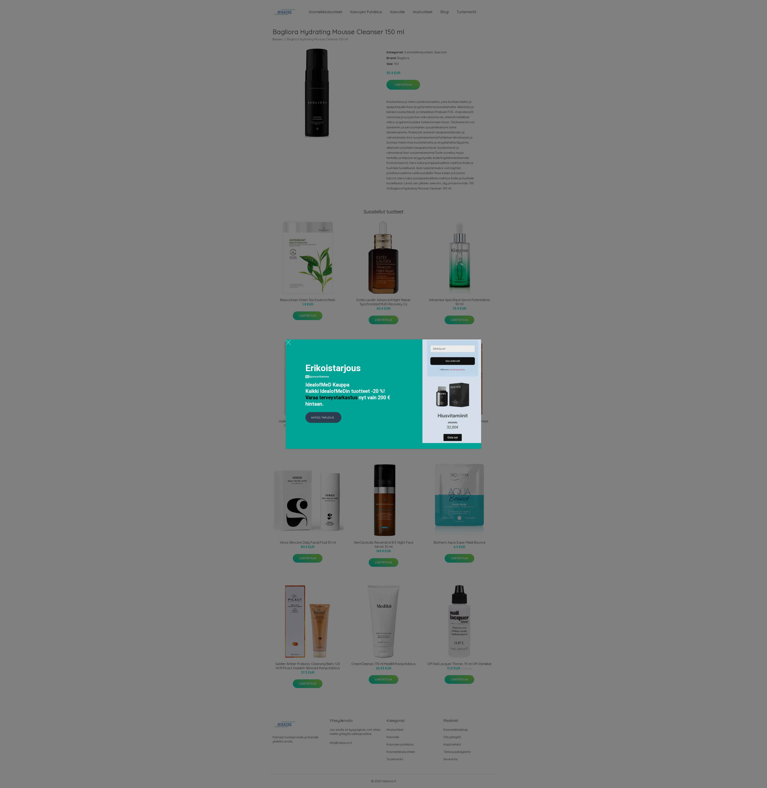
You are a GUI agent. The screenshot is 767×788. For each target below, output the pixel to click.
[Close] (288, 342)
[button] (323, 417)
